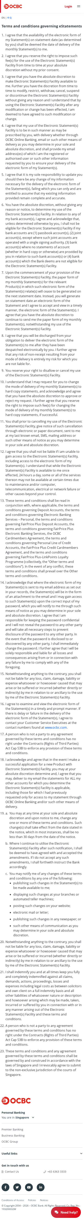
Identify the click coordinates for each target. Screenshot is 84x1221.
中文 (9, 17)
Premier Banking (12, 1129)
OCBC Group (10, 1141)
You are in (8, 1117)
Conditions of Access (13, 1200)
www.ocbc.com (56, 727)
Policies (32, 1200)
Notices (44, 1200)
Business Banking (13, 1135)
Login (68, 6)
